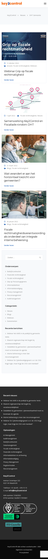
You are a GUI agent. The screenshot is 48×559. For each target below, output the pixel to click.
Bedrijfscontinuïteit (14, 271)
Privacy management (14, 292)
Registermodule (9, 465)
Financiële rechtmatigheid (16, 275)
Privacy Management (11, 462)
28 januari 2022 (12, 221)
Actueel (9, 66)
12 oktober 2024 (13, 63)
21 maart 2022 (12, 166)
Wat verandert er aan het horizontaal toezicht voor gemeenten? (19, 177)
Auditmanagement (14, 299)
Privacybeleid (24, 553)
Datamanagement (10, 445)
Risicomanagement (14, 295)
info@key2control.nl (18, 490)
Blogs (9, 168)
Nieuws (40, 116)
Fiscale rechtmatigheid (21, 66)
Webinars (33, 66)
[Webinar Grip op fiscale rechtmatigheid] (24, 46)
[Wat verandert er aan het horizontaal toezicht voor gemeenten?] (24, 148)
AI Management (9, 435)
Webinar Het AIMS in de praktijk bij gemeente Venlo (22, 401)
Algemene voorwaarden (24, 550)
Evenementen (12, 321)
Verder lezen (9, 80)
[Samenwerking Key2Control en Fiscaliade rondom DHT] (24, 99)
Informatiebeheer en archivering (14, 455)
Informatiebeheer (13, 285)
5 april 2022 (11, 116)
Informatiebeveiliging (14, 288)
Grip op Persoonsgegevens (17, 282)
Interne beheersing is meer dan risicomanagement (21, 417)
